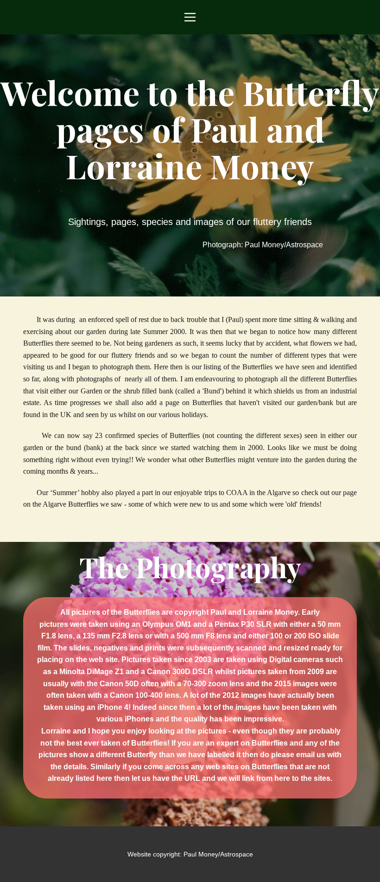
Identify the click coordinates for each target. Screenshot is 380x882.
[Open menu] (190, 17)
